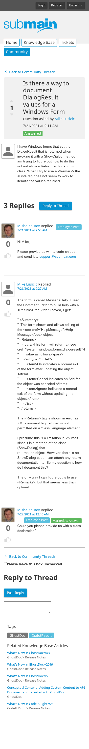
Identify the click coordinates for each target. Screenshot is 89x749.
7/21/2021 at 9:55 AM (32, 230)
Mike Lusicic (65, 119)
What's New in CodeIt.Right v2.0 (30, 704)
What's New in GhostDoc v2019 (30, 664)
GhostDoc (17, 635)
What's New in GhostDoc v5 (27, 676)
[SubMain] (30, 25)
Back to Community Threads (32, 72)
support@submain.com (58, 256)
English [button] (74, 5)
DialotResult (42, 635)
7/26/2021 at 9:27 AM (32, 288)
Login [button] (41, 5)
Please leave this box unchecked (34, 564)
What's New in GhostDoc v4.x (28, 653)
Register (57, 5)
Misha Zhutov (28, 226)
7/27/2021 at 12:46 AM (33, 514)
